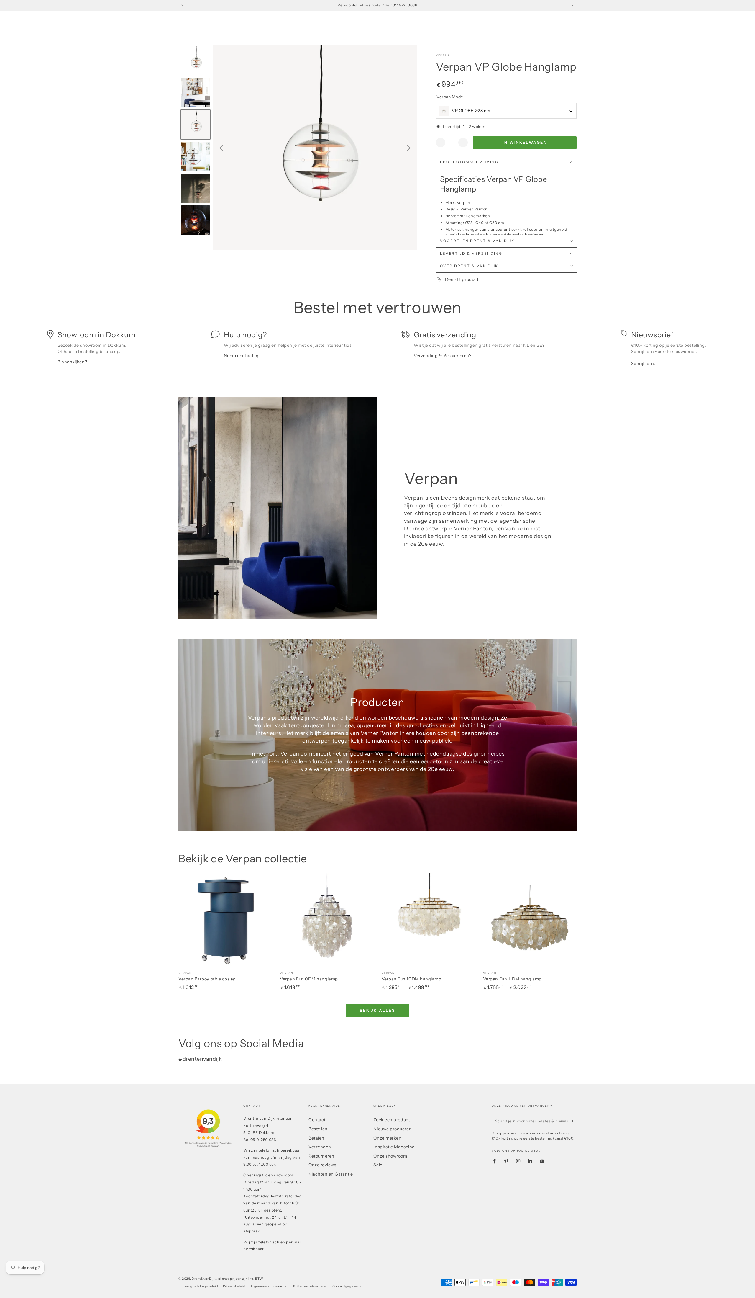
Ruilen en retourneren (310, 1286)
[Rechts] (572, 5)
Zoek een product (391, 1119)
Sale (377, 1165)
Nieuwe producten (392, 1129)
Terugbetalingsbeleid (200, 1286)
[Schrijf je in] (573, 1121)
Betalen (316, 1138)
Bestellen (318, 1129)
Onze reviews (322, 1165)
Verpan (442, 55)
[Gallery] (297, 147)
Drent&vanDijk (204, 1279)
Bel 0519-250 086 (259, 1139)
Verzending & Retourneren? (443, 355)
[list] (377, 350)
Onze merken (387, 1138)
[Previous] (221, 148)
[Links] (183, 5)
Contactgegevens (346, 1286)
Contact (317, 1119)
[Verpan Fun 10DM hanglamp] (428, 920)
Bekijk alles (377, 1010)
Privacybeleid (234, 1286)
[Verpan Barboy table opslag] (225, 920)
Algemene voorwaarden (269, 1286)
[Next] (408, 148)
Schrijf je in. (643, 363)
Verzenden (319, 1147)
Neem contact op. (242, 355)
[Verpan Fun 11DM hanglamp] (530, 920)
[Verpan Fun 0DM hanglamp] (326, 920)
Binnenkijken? (72, 361)
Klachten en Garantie (330, 1174)
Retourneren (321, 1156)
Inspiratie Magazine (393, 1147)
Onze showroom (390, 1156)
